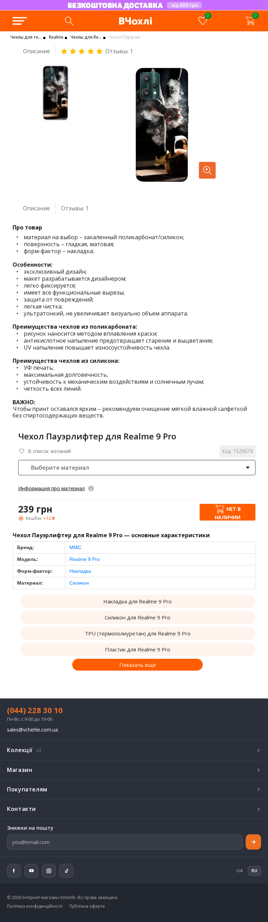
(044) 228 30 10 (35, 709)
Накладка (80, 571)
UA (240, 871)
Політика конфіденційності (34, 906)
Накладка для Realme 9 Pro (137, 601)
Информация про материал (51, 488)
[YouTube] (31, 871)
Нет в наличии (228, 512)
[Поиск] (69, 21)
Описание (36, 51)
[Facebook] (14, 871)
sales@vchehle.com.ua (32, 730)
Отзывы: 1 (119, 51)
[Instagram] (49, 871)
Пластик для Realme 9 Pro (137, 649)
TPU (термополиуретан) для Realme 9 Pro (138, 633)
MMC (75, 547)
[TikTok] (66, 871)
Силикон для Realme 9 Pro (137, 617)
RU (101, 10)
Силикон (79, 583)
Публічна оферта (87, 906)
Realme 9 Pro (84, 559)
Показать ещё (137, 664)
